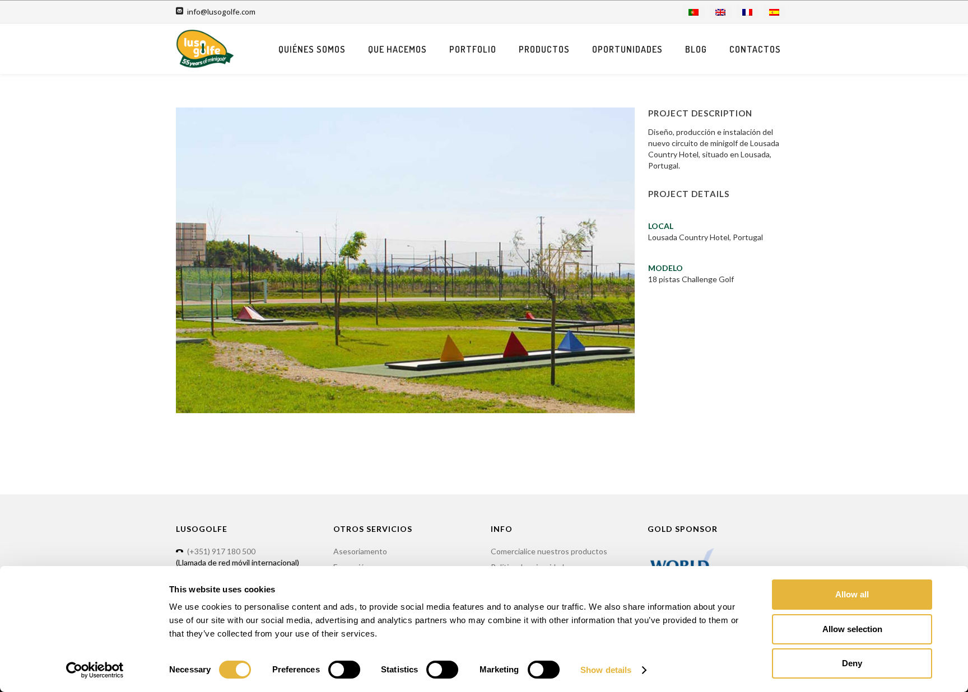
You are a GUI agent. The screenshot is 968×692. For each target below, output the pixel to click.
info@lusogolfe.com (221, 12)
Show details (605, 670)
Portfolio (472, 49)
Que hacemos (397, 49)
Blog (696, 49)
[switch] (344, 670)
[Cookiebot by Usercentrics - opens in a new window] (95, 670)
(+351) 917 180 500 (221, 551)
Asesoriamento (360, 551)
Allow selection (852, 629)
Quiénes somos (312, 49)
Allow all (852, 594)
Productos (544, 49)
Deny (852, 663)
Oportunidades (627, 49)
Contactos (755, 49)
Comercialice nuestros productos (549, 551)
